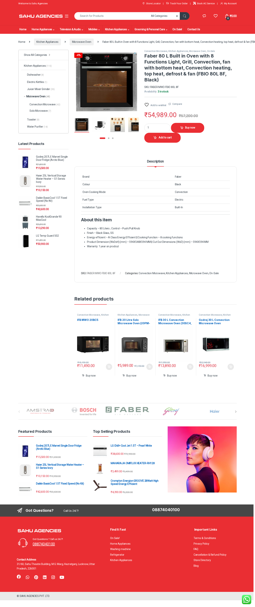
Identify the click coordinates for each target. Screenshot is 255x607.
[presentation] (236, 411)
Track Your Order (179, 3)
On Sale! (177, 29)
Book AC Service (206, 3)
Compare (177, 104)
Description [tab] (155, 161)
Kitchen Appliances (116, 29)
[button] (135, 54)
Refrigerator (117, 554)
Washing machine (120, 549)
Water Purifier (37, 126)
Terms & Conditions (205, 538)
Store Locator (153, 3)
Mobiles (92, 29)
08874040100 (44, 544)
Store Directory (202, 560)
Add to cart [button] (109, 367)
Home (22, 29)
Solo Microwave (40, 110)
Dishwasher (35, 74)
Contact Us (193, 29)
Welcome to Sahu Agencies (33, 3)
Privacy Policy (201, 543)
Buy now (190, 127)
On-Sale (211, 51)
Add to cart (165, 137)
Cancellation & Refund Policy (210, 554)
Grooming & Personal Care (150, 29)
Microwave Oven (81, 41)
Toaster (33, 119)
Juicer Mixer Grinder (41, 89)
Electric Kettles (37, 81)
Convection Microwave (155, 51)
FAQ (196, 549)
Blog (196, 565)
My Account (230, 3)
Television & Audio (70, 29)
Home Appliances (42, 29)
